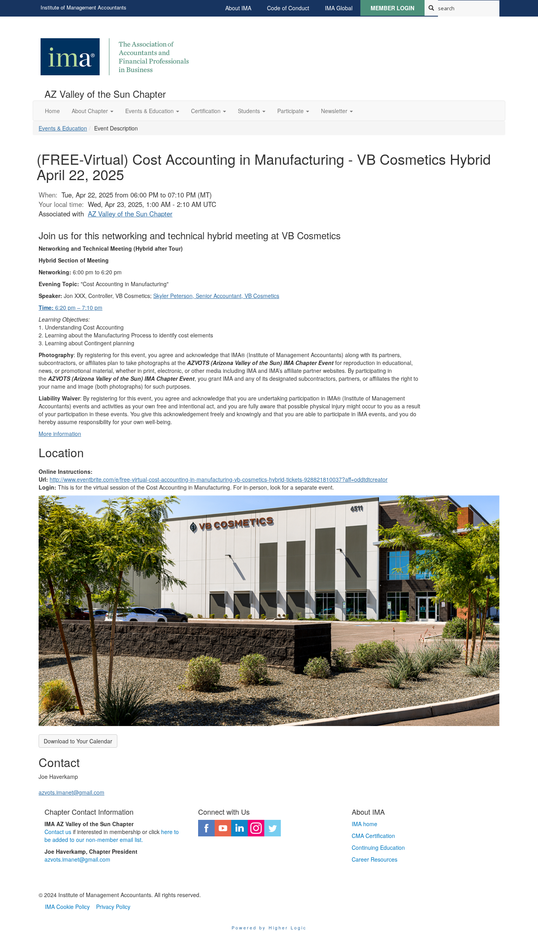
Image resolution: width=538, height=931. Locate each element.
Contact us (58, 832)
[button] (92, 111)
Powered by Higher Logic (269, 927)
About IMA (238, 8)
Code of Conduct (288, 8)
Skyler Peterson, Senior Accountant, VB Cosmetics (216, 296)
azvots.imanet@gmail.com (71, 792)
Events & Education (63, 128)
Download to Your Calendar (78, 741)
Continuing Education (378, 847)
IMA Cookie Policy (67, 907)
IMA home (364, 824)
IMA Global (338, 8)
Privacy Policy (113, 907)
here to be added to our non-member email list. (112, 835)
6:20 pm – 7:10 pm (70, 307)
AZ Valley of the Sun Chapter (130, 213)
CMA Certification (373, 836)
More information (60, 434)
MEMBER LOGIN (392, 8)
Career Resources (374, 859)
